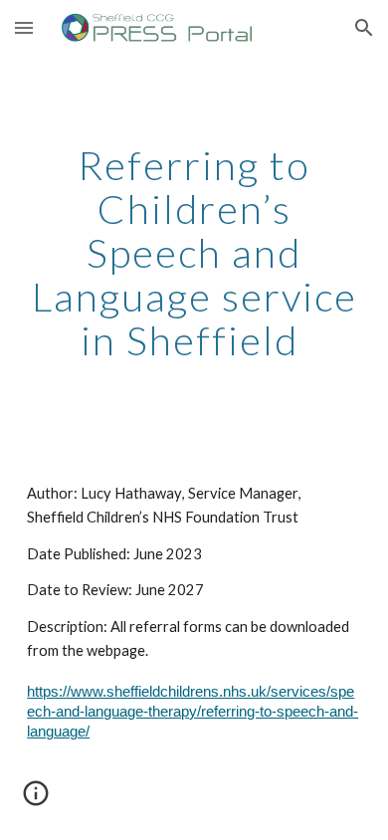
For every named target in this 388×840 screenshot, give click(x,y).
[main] (194, 252)
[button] (24, 27)
